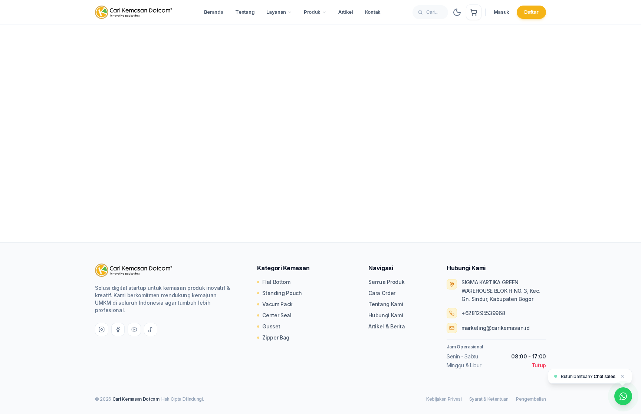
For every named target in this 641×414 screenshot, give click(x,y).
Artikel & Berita (386, 326)
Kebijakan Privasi (444, 399)
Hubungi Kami (385, 315)
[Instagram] (101, 329)
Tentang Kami (385, 304)
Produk (312, 12)
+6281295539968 (483, 313)
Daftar (531, 12)
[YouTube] (134, 329)
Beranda (214, 12)
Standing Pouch (282, 293)
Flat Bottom (276, 282)
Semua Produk (386, 282)
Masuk (501, 12)
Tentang (244, 12)
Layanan (276, 12)
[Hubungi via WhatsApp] (623, 396)
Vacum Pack (277, 304)
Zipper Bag (275, 337)
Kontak (373, 12)
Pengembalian (531, 399)
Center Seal (276, 315)
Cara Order (381, 293)
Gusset (271, 326)
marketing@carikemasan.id (495, 328)
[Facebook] (118, 329)
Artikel (345, 12)
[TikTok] (150, 329)
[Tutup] (622, 376)
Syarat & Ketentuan (489, 399)
